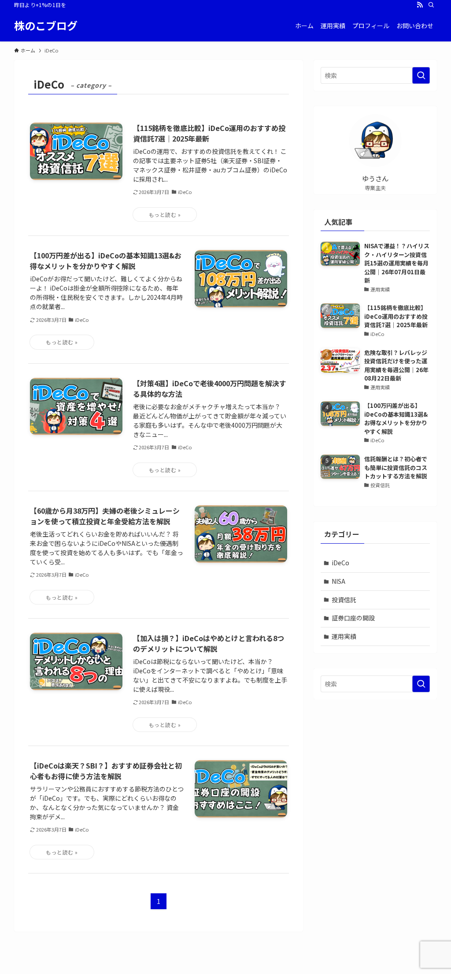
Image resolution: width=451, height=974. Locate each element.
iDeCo (340, 562)
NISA (338, 581)
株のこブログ (46, 25)
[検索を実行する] (421, 75)
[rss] (419, 5)
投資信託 (344, 599)
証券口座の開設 (353, 617)
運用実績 (344, 636)
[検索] (431, 5)
